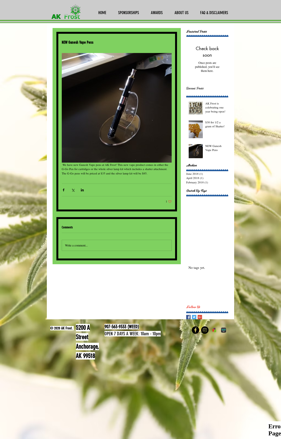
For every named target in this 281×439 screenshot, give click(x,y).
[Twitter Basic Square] (194, 317)
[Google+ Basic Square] (200, 317)
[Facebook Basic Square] (188, 317)
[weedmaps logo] (223, 330)
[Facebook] (195, 330)
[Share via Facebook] (63, 190)
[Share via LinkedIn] (82, 190)
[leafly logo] (214, 330)
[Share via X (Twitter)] (73, 190)
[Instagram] (205, 330)
